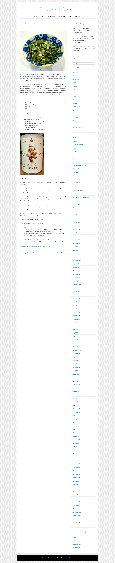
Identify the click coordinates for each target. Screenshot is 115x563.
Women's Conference (78, 175)
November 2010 (77, 474)
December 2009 (77, 508)
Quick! (74, 137)
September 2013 (77, 395)
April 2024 (76, 253)
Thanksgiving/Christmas (79, 165)
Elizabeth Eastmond (39, 25)
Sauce (74, 148)
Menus (74, 124)
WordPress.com (71, 558)
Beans (74, 75)
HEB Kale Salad (46, 246)
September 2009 (77, 519)
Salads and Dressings (31, 246)
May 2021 (75, 288)
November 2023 (77, 260)
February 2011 (76, 464)
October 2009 (76, 515)
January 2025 (76, 239)
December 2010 (77, 470)
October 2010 (76, 477)
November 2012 (77, 408)
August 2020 (76, 298)
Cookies (75, 100)
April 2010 (76, 495)
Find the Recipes (51, 16)
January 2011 (76, 467)
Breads (74, 82)
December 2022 (77, 270)
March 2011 (76, 460)
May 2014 (75, 377)
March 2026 (76, 219)
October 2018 (76, 319)
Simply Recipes (77, 201)
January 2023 (76, 267)
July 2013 (75, 398)
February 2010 (77, 501)
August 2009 (76, 522)
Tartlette (75, 207)
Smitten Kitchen (77, 204)
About (42, 16)
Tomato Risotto (62, 253)
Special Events (61, 16)
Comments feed (77, 544)
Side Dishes (76, 155)
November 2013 (77, 388)
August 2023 (76, 264)
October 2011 (76, 436)
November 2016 (77, 350)
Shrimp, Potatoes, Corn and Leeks (31, 253)
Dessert (75, 103)
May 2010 (75, 491)
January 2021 (76, 291)
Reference (75, 141)
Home (35, 16)
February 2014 (77, 384)
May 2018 (75, 326)
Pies (74, 134)
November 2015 (77, 367)
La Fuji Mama (76, 194)
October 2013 (76, 391)
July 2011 (75, 446)
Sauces (74, 151)
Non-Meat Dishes (77, 127)
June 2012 (75, 415)
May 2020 (75, 302)
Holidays (75, 110)
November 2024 (77, 243)
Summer (75, 162)
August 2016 (76, 357)
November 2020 (77, 295)
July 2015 (75, 370)
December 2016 (77, 346)
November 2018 (77, 315)
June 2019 (75, 308)
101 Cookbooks (77, 187)
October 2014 (76, 374)
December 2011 (77, 429)
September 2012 (77, 412)
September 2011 (77, 439)
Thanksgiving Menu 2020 (75, 16)
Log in (74, 537)
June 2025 (75, 233)
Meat (74, 120)
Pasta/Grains (76, 131)
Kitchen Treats (76, 113)
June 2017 (75, 336)
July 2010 (75, 484)
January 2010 (76, 505)
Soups (74, 158)
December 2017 (77, 329)
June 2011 (75, 450)
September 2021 (77, 284)
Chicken (75, 96)
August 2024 (76, 246)
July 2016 (75, 360)
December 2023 (77, 257)
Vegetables (75, 172)
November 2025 (77, 226)
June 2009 (75, 526)
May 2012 (75, 419)
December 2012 (77, 405)
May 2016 (75, 364)
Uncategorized (76, 168)
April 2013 (76, 402)
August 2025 (76, 229)
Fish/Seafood (76, 106)
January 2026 (76, 222)
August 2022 (76, 277)
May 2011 (75, 453)
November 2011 (77, 433)
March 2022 (76, 281)
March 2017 (76, 343)
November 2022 (77, 274)
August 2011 (76, 443)
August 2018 (76, 322)
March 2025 (76, 236)
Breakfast (75, 86)
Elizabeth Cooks (57, 9)
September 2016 (77, 353)
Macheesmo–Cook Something (81, 197)
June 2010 (75, 488)
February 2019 (77, 312)
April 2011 (75, 457)
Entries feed (76, 540)
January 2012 (76, 426)
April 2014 (76, 381)
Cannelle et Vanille (78, 190)
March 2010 (76, 498)
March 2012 (76, 422)
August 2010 (76, 481)
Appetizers (75, 72)
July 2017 (75, 333)
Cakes (74, 89)
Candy (74, 93)
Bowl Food (76, 79)
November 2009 (77, 512)
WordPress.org (76, 547)
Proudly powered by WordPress (48, 558)
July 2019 (75, 305)
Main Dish (75, 117)
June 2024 (75, 250)
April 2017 (76, 339)
